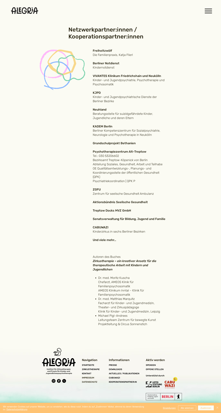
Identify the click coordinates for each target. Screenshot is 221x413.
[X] (64, 381)
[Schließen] (217, 408)
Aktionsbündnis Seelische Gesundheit (120, 202)
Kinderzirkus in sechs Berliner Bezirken (119, 231)
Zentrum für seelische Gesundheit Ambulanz (123, 193)
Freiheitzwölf (102, 50)
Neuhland (99, 109)
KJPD (97, 92)
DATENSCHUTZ (89, 382)
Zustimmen (206, 407)
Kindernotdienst (103, 67)
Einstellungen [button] (169, 407)
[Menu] (208, 11)
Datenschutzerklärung (16, 409)
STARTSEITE (88, 365)
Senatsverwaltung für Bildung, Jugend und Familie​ (129, 219)
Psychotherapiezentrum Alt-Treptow (119, 151)
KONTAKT (86, 373)
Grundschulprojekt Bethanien (114, 143)
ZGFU (97, 189)
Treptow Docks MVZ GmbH (112, 210)
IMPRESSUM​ (88, 377)
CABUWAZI (100, 227)
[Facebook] (59, 381)
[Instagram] (53, 381)
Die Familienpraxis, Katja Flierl (113, 55)
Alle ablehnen (187, 407)
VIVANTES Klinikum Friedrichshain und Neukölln (127, 76)
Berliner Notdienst (106, 63)
